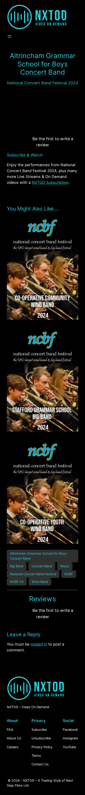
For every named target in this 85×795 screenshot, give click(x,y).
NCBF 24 (17, 582)
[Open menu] (9, 36)
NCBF (68, 574)
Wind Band (40, 582)
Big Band (16, 566)
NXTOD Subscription (50, 182)
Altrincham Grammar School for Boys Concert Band (38, 555)
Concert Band (42, 566)
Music (64, 566)
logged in (39, 644)
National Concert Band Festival (33, 574)
